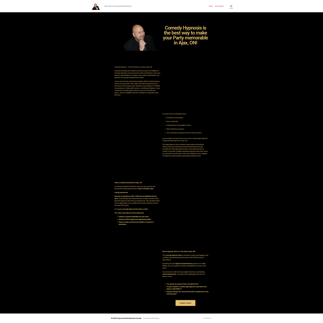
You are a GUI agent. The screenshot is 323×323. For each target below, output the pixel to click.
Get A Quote (219, 6)
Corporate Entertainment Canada (129, 318)
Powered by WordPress (151, 318)
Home (211, 6)
